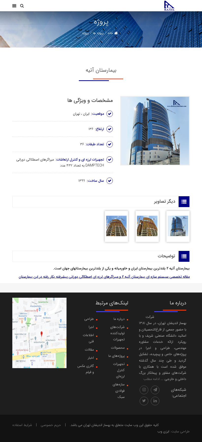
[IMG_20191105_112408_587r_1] (116, 226)
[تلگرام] (155, 390)
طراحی (89, 319)
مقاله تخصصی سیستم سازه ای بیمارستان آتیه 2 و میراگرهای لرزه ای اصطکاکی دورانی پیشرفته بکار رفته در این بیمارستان (104, 276)
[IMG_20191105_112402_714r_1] (147, 226)
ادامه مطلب (151, 379)
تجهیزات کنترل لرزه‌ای (119, 370)
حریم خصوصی (51, 425)
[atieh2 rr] (178, 226)
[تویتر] (144, 401)
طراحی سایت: (180, 431)
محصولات (118, 347)
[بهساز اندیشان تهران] (169, 5)
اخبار (91, 357)
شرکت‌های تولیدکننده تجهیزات (117, 333)
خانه (110, 33)
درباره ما (119, 319)
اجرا (91, 327)
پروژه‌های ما (116, 356)
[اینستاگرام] (144, 390)
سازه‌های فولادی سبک (119, 390)
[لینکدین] (155, 401)
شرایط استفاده (22, 425)
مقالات (89, 349)
